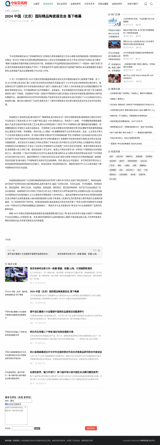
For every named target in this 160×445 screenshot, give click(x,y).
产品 (145, 170)
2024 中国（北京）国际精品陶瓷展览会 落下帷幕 (54, 291)
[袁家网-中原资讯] (16, 6)
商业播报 (104, 4)
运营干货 (142, 174)
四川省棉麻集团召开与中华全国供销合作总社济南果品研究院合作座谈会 (66, 352)
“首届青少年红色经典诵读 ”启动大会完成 (126, 143)
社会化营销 (123, 174)
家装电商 (139, 156)
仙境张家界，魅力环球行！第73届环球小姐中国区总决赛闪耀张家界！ (65, 372)
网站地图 (8, 440)
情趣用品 (143, 165)
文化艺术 (90, 4)
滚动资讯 (49, 4)
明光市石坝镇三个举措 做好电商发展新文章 (51, 331)
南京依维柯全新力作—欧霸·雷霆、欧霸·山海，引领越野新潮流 (85, 253)
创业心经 (144, 161)
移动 (139, 170)
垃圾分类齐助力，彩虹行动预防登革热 (125, 138)
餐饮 (119, 165)
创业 (121, 170)
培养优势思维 (132, 161)
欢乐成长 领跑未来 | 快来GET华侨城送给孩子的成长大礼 (132, 104)
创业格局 (149, 156)
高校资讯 (77, 4)
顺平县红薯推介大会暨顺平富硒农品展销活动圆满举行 (32, 253)
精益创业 (113, 174)
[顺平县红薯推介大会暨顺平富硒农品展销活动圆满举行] (16, 315)
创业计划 (119, 156)
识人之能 (113, 179)
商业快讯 (118, 4)
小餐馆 (127, 165)
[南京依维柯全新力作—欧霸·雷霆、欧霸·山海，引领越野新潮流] (16, 275)
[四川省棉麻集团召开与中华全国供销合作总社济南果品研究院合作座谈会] (16, 355)
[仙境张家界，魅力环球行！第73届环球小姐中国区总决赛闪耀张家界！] (16, 375)
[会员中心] (145, 4)
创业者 (133, 174)
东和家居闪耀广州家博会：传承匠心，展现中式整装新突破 (133, 93)
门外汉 (112, 165)
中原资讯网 (144, 440)
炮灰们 (122, 161)
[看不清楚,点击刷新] (37, 428)
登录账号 (17, 404)
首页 (37, 4)
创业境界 (113, 161)
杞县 (111, 156)
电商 (134, 165)
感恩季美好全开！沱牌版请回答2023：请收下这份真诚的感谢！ (135, 126)
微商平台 (129, 156)
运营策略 (113, 170)
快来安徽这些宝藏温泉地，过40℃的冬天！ (127, 121)
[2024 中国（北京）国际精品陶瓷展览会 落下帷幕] (16, 293)
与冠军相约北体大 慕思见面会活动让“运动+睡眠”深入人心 (132, 110)
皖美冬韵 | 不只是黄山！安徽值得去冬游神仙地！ (129, 115)
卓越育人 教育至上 (117, 99)
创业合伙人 (130, 170)
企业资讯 (63, 4)
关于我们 (134, 4)
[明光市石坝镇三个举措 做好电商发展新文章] (16, 333)
